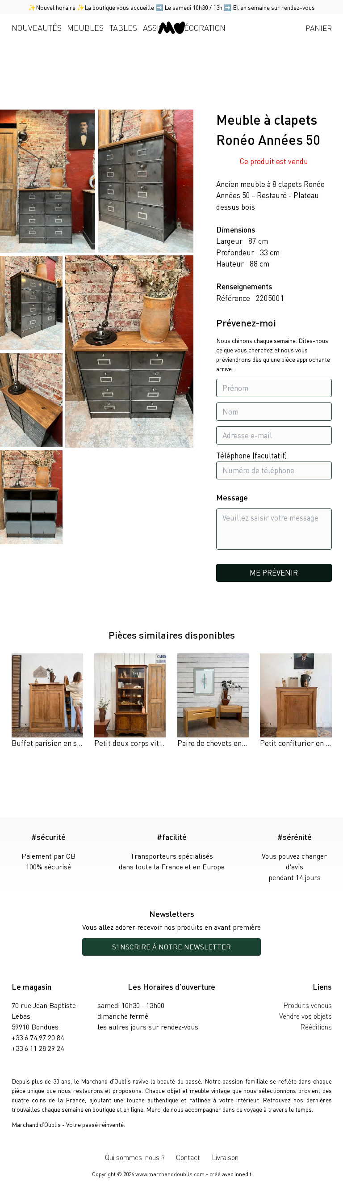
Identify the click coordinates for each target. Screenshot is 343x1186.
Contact (188, 1157)
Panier (318, 28)
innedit (242, 1174)
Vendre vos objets (305, 1016)
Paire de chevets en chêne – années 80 (240, 743)
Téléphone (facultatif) (251, 455)
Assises (158, 27)
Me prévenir (274, 572)
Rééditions (316, 1026)
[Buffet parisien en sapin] (47, 701)
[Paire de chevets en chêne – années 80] (213, 701)
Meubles (85, 27)
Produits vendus (307, 1005)
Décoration (202, 27)
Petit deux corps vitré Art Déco (145, 743)
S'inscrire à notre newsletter (171, 946)
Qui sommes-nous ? (135, 1157)
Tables (123, 27)
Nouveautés (37, 27)
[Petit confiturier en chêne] (295, 701)
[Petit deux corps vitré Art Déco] (130, 701)
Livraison (225, 1157)
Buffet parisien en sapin (51, 743)
